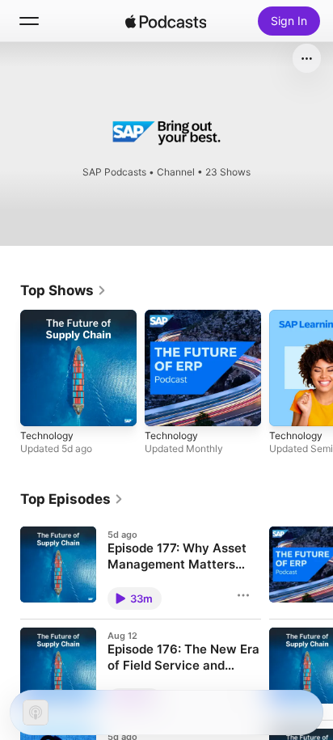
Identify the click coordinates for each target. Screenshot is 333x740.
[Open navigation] (29, 21)
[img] (165, 21)
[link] (63, 290)
